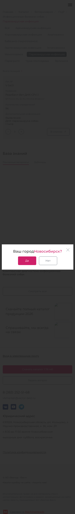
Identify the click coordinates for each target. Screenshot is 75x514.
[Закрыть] (67, 249)
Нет (48, 260)
